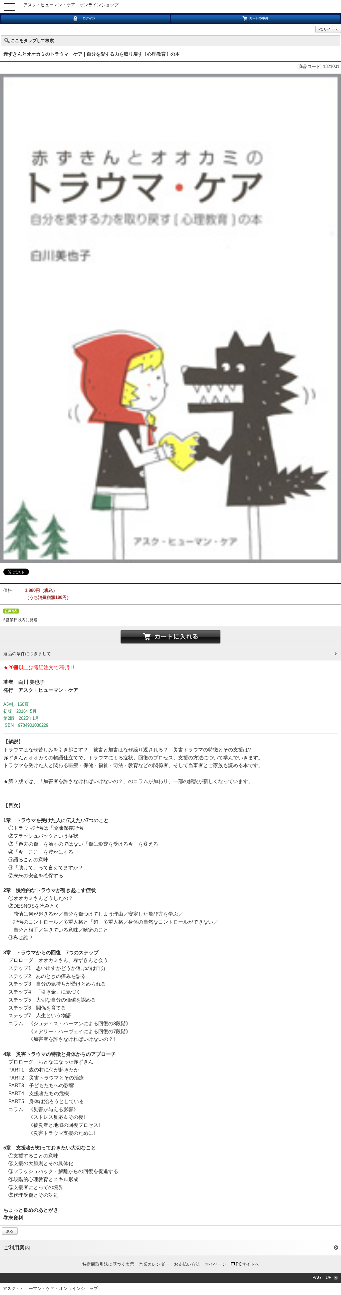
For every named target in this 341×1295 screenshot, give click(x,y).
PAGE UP (322, 1277)
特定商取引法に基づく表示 (108, 1264)
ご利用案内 (16, 1247)
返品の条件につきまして (27, 653)
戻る (9, 1231)
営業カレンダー (154, 1264)
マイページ (215, 1264)
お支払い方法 (187, 1264)
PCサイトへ (328, 29)
